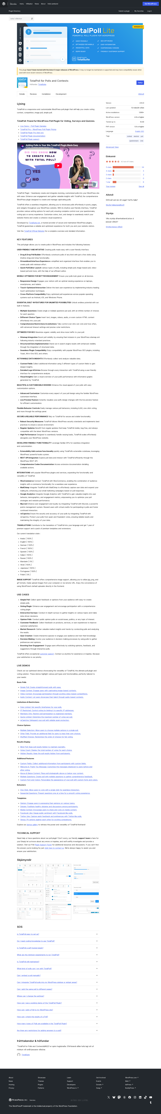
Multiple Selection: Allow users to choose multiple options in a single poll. (49, 730)
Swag (99, 1088)
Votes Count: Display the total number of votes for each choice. (46, 750)
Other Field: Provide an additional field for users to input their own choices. (50, 733)
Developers (71, 1085)
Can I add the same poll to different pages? (34, 989)
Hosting (11, 1085)
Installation (46, 94)
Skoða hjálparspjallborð (115, 205)
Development (61, 94)
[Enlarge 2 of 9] (40, 892)
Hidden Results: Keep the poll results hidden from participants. (45, 753)
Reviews (33, 94)
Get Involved (101, 1078)
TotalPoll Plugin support (29, 139)
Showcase (41, 1078)
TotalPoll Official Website (34, 231)
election (136, 136)
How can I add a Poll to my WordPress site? (35, 1010)
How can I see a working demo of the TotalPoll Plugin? (39, 1003)
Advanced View (112, 147)
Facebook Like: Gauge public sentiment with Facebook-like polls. (46, 813)
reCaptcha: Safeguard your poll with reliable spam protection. (44, 720)
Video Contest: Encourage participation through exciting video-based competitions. (54, 694)
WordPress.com (132, 1078)
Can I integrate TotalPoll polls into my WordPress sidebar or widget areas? (47, 982)
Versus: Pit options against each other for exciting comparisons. (46, 820)
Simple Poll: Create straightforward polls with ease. (40, 687)
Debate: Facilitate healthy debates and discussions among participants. (49, 806)
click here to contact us (54, 848)
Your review (110, 186)
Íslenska (32, 1100)
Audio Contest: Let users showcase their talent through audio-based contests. (52, 697)
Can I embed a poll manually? (29, 975)
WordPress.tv (73, 1088)
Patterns (41, 1088)
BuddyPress (130, 1088)
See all (141, 186)
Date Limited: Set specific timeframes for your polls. (41, 707)
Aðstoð (141, 94)
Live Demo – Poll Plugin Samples (33, 126)
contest (129, 136)
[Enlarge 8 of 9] (97, 889)
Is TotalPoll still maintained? (28, 962)
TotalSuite (42, 84)
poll (142, 136)
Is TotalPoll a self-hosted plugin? (30, 948)
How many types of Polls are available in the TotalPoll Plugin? (42, 1024)
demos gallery (32, 825)
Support (70, 1081)
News (11, 1081)
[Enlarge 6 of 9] (68, 907)
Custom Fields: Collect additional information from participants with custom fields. (53, 763)
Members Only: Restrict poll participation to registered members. (46, 714)
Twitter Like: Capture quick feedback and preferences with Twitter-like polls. (51, 816)
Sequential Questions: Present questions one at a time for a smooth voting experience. (55, 793)
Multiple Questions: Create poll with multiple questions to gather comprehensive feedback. (56, 776)
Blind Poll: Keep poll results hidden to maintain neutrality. (42, 747)
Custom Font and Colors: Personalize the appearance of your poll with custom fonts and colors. (59, 780)
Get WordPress (151, 4)
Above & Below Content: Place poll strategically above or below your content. (52, 773)
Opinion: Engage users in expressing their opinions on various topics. (47, 803)
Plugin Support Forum (43, 845)
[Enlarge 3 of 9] (40, 910)
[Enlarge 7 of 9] (97, 867)
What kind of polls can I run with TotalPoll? (34, 969)
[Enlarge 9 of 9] (97, 908)
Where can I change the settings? (30, 996)
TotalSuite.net (34, 223)
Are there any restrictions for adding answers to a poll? (39, 1030)
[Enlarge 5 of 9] (68, 887)
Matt (127, 1081)
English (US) (139, 131)
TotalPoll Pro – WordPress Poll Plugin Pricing (38, 129)
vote (141, 141)
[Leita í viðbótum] (32, 18)
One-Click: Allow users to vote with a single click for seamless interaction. (50, 790)
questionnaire (133, 141)
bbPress (129, 1085)
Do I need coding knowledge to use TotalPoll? (36, 941)
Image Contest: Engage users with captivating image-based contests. (48, 690)
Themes (41, 1081)
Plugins (40, 1085)
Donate (99, 1085)
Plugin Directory (14, 11)
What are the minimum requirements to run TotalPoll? (38, 955)
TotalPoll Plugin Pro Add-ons (32, 133)
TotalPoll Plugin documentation (32, 136)
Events (98, 1081)
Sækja (140, 83)
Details (22, 94)
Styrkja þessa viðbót (114, 227)
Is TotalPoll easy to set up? (28, 934)
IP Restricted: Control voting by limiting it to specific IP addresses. (47, 710)
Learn (69, 1078)
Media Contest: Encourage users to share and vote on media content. (48, 810)
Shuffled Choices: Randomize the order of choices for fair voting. (46, 737)
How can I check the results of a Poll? (32, 1017)
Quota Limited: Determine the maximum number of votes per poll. (46, 717)
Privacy (11, 1088)
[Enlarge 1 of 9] (40, 867)
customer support (47, 654)
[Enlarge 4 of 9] (68, 867)
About (11, 1078)
